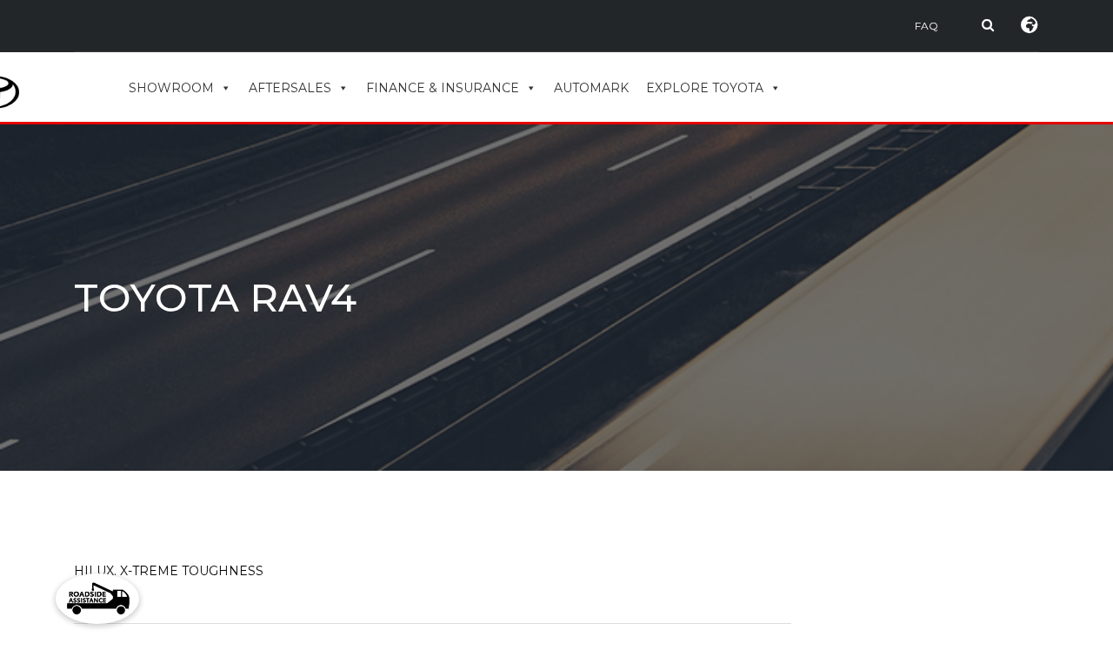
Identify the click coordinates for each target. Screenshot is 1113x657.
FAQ (926, 25)
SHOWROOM (171, 88)
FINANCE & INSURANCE (442, 88)
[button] (97, 598)
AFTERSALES (290, 88)
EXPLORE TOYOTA (704, 88)
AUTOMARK (591, 88)
